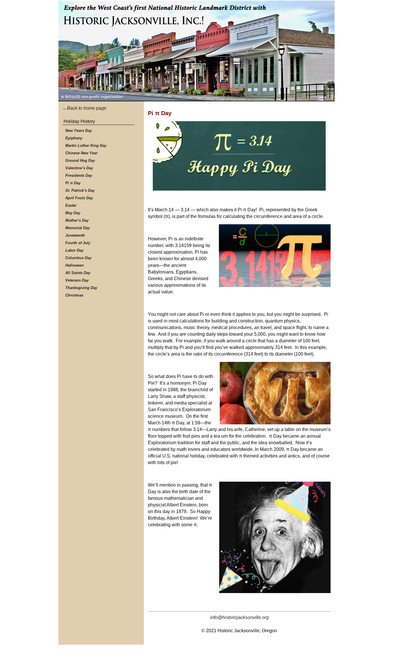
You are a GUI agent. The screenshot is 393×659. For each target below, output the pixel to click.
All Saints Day (77, 273)
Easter (71, 205)
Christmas (74, 295)
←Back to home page (84, 108)
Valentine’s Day (79, 168)
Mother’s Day (77, 220)
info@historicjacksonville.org (239, 617)
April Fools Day (79, 198)
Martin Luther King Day (85, 145)
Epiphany (73, 138)
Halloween (74, 265)
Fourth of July (77, 243)
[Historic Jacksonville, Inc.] (196, 51)
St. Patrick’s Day (80, 190)
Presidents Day (78, 175)
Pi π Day (73, 183)
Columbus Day (78, 258)
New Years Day (78, 130)
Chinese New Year (81, 153)
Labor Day (74, 250)
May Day (72, 213)
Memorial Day (77, 228)
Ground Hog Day (80, 160)
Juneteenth (75, 235)
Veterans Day (77, 280)
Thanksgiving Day (81, 288)
